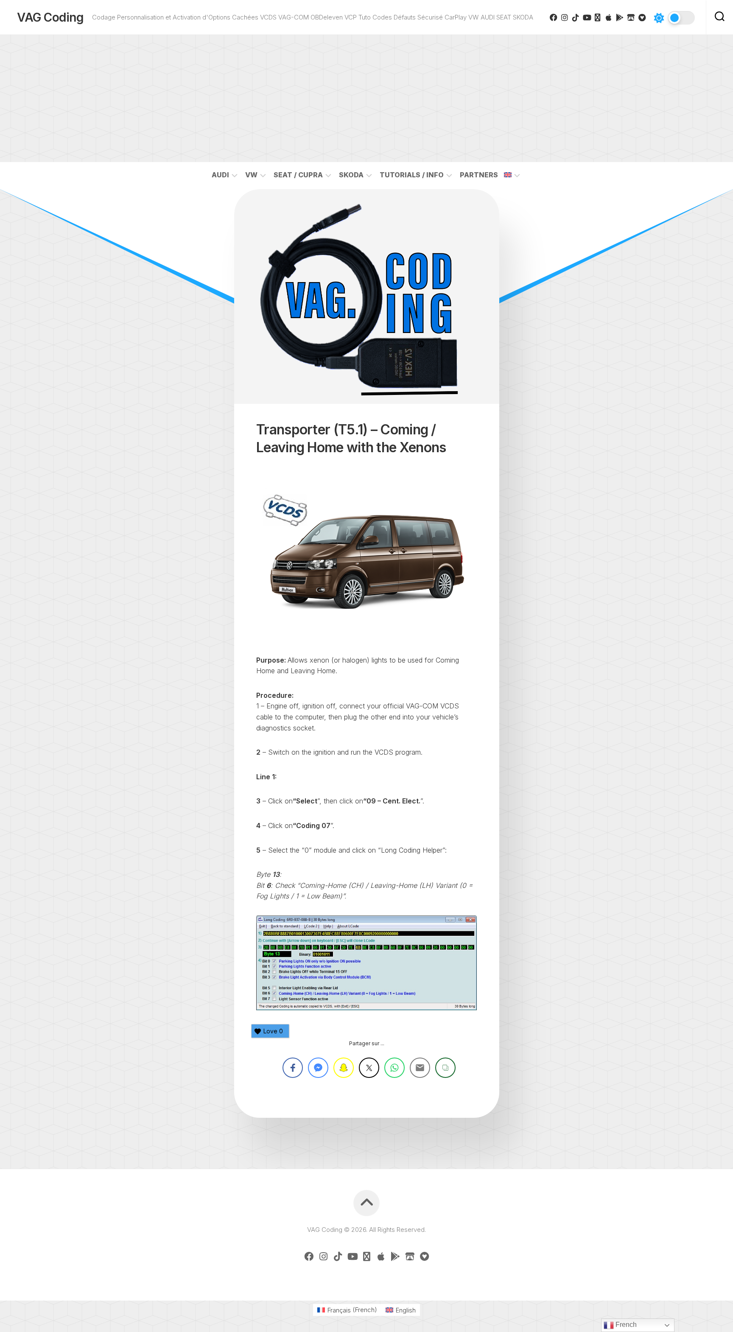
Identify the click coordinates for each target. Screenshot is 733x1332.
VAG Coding (50, 17)
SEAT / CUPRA (298, 175)
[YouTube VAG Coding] (586, 17)
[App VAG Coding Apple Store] (609, 17)
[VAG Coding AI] (598, 17)
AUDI (220, 175)
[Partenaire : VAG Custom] (631, 17)
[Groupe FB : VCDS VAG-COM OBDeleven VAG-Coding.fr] (553, 17)
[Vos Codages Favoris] (642, 17)
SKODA (351, 175)
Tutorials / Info (412, 175)
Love (273, 1031)
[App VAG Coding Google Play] (620, 17)
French (625, 1324)
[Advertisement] (366, 98)
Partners (479, 175)
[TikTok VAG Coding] (575, 17)
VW (251, 175)
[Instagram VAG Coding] (564, 17)
